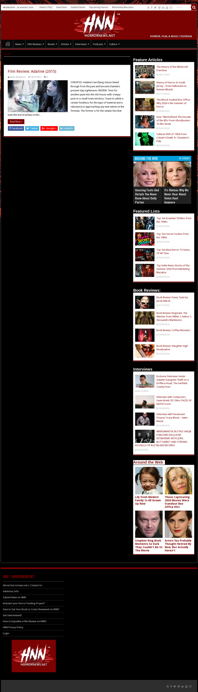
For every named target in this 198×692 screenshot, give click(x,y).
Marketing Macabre (122, 7)
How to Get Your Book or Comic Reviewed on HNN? (31, 609)
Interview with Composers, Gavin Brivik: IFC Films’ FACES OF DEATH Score (174, 400)
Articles (65, 44)
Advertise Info (11, 591)
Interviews (81, 44)
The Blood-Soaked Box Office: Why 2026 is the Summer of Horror (173, 103)
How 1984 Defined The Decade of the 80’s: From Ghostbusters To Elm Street (173, 120)
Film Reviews (35, 44)
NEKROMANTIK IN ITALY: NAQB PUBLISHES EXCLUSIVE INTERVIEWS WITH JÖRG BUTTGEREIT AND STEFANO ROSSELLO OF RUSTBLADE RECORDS (163, 438)
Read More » (16, 121)
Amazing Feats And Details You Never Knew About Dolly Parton (147, 196)
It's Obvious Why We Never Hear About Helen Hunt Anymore (176, 196)
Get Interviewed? (12, 615)
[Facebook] (152, 7)
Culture (113, 44)
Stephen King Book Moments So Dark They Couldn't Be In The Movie (148, 545)
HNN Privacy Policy (13, 627)
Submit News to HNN (14, 597)
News (18, 44)
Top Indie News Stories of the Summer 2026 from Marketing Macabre (173, 269)
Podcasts (98, 44)
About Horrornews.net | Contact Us (22, 585)
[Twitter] (155, 7)
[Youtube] (167, 7)
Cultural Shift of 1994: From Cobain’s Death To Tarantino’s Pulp (172, 138)
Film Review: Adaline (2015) (32, 71)
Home (7, 54)
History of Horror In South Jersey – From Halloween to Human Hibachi (171, 86)
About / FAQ (45, 7)
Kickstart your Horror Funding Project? (24, 603)
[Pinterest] (159, 7)
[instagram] (170, 7)
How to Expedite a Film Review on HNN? (25, 621)
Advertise (61, 7)
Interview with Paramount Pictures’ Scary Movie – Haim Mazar (172, 418)
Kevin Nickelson (18, 77)
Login (6, 633)
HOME (8, 44)
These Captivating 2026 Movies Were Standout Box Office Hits (177, 502)
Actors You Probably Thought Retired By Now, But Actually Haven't (178, 545)
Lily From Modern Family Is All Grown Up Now (148, 500)
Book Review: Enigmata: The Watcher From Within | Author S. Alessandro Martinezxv (174, 316)
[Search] (194, 7)
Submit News (78, 7)
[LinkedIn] (163, 7)
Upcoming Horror (98, 7)
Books (51, 44)
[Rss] (148, 7)
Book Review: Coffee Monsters (173, 330)
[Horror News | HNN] (99, 24)
